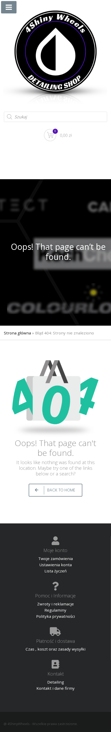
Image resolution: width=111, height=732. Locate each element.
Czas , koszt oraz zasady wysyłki (55, 649)
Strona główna (17, 332)
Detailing (55, 682)
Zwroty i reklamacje (55, 603)
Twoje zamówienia (55, 558)
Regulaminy (55, 610)
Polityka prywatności (55, 616)
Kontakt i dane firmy (55, 688)
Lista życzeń (55, 570)
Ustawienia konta (55, 564)
